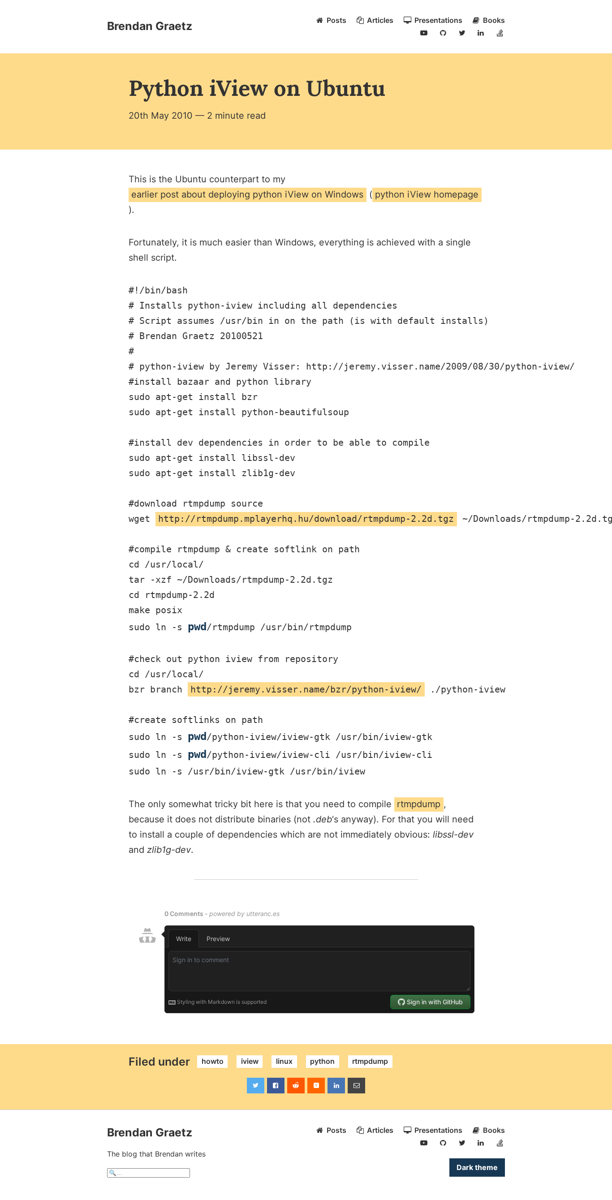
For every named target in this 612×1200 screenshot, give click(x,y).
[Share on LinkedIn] (336, 1085)
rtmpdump (418, 804)
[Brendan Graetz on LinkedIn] (481, 32)
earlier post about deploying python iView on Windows (247, 194)
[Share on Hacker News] (316, 1085)
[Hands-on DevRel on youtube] (424, 32)
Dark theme (477, 1167)
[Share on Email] (356, 1085)
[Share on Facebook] (275, 1085)
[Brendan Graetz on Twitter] (462, 32)
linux (284, 1061)
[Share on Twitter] (255, 1085)
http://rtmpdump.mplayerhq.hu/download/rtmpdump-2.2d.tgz (306, 518)
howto (213, 1061)
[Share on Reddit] (296, 1085)
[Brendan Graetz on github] (443, 32)
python (322, 1061)
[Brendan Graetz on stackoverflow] (500, 32)
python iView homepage (426, 194)
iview (250, 1061)
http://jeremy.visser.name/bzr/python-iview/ (306, 689)
